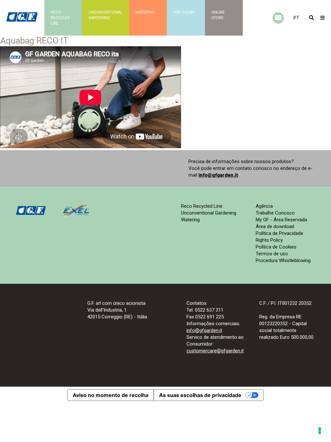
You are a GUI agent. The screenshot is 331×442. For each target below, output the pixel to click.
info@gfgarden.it (218, 175)
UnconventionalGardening (106, 15)
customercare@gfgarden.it (215, 351)
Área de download (275, 226)
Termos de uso (272, 254)
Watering (145, 12)
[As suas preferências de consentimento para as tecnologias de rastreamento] (320, 431)
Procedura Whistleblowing (283, 260)
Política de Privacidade (279, 233)
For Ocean (184, 12)
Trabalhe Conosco (275, 213)
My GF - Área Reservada (281, 220)
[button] (296, 18)
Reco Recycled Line (201, 206)
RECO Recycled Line (60, 18)
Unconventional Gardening (208, 213)
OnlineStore (218, 15)
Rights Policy (269, 240)
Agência (264, 206)
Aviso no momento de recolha (110, 395)
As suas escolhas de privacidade (200, 395)
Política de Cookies (276, 247)
